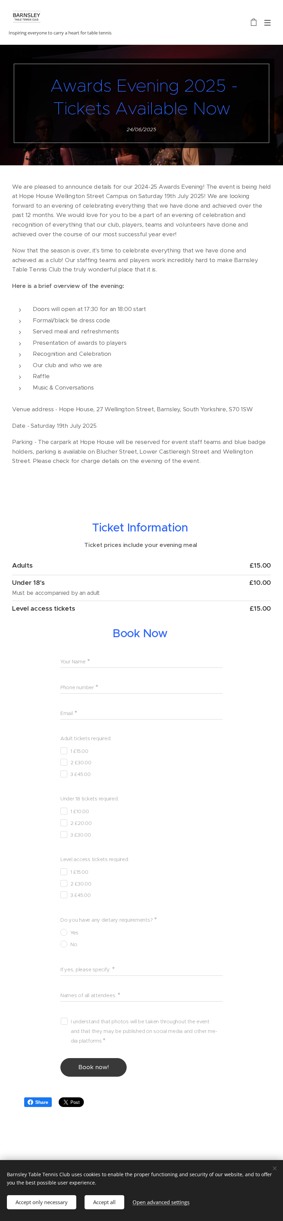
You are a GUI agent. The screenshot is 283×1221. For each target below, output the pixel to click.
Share (41, 1102)
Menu (267, 22)
